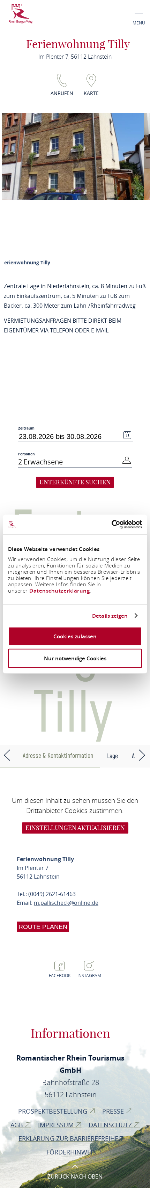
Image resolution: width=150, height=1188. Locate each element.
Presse (114, 1111)
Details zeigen (110, 616)
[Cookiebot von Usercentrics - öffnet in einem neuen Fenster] (111, 524)
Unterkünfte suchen (75, 482)
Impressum (56, 1125)
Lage (112, 756)
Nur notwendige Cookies (75, 658)
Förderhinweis (72, 1152)
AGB (17, 1125)
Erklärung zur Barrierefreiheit (71, 1138)
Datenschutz (111, 1125)
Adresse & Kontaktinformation (58, 755)
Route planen (42, 926)
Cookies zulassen (75, 636)
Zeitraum (26, 428)
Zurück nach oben (75, 1176)
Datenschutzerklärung (59, 590)
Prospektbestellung (53, 1111)
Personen (26, 454)
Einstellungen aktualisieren (75, 828)
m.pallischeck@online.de (66, 903)
